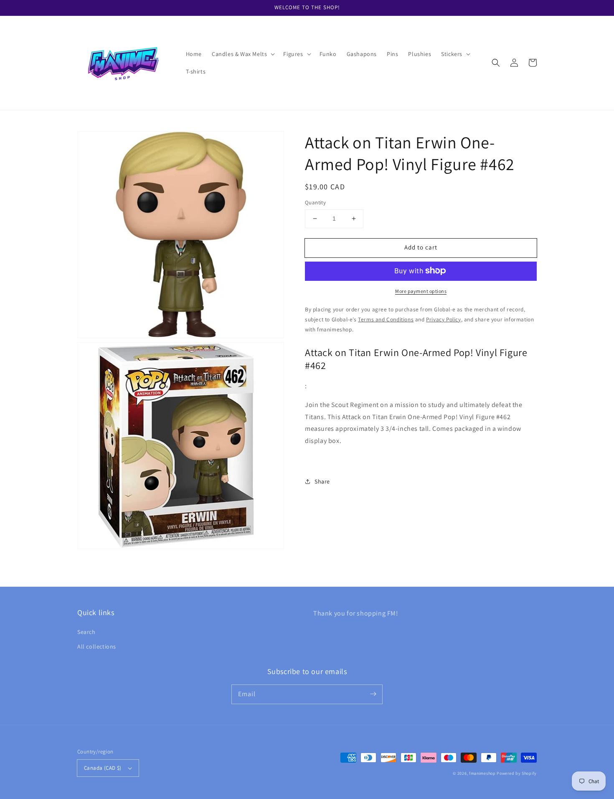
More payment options (421, 291)
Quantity (315, 202)
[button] (242, 54)
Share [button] (322, 481)
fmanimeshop (482, 773)
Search (86, 632)
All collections (96, 646)
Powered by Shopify (517, 773)
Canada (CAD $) (103, 767)
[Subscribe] (373, 694)
